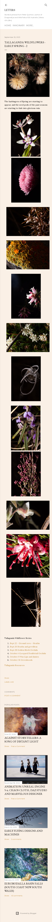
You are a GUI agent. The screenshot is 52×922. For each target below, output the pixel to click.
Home (7, 25)
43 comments (16, 896)
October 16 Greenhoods (21, 660)
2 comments (16, 839)
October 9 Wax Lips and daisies (24, 656)
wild (12, 682)
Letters (9, 10)
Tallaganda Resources (14, 665)
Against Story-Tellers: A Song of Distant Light (22, 739)
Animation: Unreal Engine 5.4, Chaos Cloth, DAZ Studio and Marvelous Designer (25, 790)
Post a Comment (12, 696)
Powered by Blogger (28, 913)
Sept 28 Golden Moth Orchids (24, 650)
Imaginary (19, 25)
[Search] (46, 4)
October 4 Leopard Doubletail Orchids (28, 653)
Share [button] (6, 678)
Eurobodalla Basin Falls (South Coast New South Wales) (23, 887)
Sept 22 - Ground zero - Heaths (25, 643)
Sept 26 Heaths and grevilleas (24, 646)
